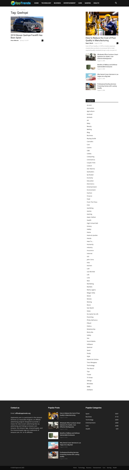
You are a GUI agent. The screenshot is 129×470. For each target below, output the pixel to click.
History (89, 226)
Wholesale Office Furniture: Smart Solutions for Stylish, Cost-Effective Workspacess (107, 56)
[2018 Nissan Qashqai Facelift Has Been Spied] (27, 25)
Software (90, 344)
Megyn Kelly (91, 293)
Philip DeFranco (92, 320)
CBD (88, 151)
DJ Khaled (90, 175)
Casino (89, 147)
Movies (89, 299)
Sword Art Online (92, 359)
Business (57, 3)
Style (88, 356)
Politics (89, 326)
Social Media (91, 341)
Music (89, 305)
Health (96, 3)
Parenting (90, 317)
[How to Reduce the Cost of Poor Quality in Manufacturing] (102, 23)
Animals (89, 117)
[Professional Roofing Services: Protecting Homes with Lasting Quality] (91, 86)
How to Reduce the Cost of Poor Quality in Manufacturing (101, 39)
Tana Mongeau (92, 362)
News (89, 311)
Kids (88, 262)
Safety (89, 335)
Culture (89, 166)
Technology (46, 3)
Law (88, 269)
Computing (90, 157)
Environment (91, 190)
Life (88, 275)
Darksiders (90, 172)
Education (90, 181)
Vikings (89, 381)
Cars (80, 3)
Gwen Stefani (91, 217)
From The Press (92, 202)
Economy (90, 178)
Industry (90, 247)
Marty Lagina (91, 290)
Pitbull (89, 323)
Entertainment (69, 3)
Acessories (90, 108)
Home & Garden (92, 235)
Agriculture (90, 111)
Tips (88, 371)
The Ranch (90, 368)
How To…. (90, 241)
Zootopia (90, 390)
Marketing (90, 284)
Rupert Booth (89, 43)
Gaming (88, 3)
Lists (88, 278)
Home (36, 3)
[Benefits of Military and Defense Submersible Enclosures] (91, 67)
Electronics (90, 184)
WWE (88, 387)
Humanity (90, 244)
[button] (115, 3)
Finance (89, 196)
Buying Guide (91, 138)
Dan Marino (91, 169)
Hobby (89, 229)
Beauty (89, 126)
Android (89, 114)
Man (88, 281)
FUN (88, 205)
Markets (89, 287)
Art (88, 120)
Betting (89, 129)
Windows (90, 384)
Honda (89, 238)
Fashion (89, 193)
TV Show (90, 378)
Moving (89, 302)
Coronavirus (91, 160)
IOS (88, 256)
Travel (89, 374)
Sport (89, 350)
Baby (88, 123)
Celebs (89, 154)
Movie (89, 296)
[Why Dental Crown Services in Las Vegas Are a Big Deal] (91, 76)
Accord (89, 105)
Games (89, 211)
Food (88, 199)
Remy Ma (90, 332)
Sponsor (89, 347)
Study (89, 353)
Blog (88, 132)
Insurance (90, 250)
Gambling (90, 208)
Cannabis (90, 141)
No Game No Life (92, 314)
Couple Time (91, 163)
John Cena (90, 259)
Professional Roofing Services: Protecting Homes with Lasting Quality (107, 86)
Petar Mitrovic (15, 40)
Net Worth (90, 308)
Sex (88, 338)
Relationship (91, 329)
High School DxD (92, 223)
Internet (89, 253)
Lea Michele (91, 272)
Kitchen (89, 266)
